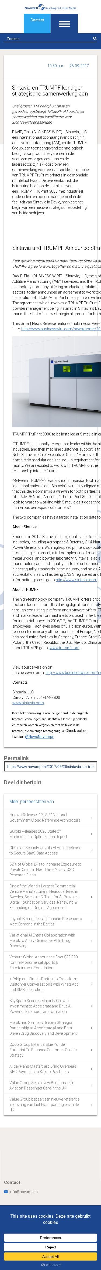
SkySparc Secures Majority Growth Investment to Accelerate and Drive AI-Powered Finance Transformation (40, 1006)
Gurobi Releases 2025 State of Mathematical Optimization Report (38, 834)
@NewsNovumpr (39, 736)
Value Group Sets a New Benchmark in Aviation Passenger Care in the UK (41, 1085)
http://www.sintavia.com (76, 580)
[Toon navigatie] (64, 23)
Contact (37, 20)
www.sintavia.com (28, 703)
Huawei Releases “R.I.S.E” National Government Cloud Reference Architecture (44, 817)
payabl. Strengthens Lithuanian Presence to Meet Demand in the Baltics (45, 921)
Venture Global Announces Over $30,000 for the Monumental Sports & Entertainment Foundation (43, 962)
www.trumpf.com (64, 648)
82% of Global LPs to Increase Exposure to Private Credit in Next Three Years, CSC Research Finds (45, 869)
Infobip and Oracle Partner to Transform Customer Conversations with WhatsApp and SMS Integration (44, 984)
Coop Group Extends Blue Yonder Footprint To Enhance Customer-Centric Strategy (43, 1049)
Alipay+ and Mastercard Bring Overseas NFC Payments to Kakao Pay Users (42, 1069)
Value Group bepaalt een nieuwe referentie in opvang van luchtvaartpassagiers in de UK (44, 1104)
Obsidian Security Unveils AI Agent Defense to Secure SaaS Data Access (45, 850)
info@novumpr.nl (24, 1192)
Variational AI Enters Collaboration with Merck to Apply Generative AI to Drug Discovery (42, 940)
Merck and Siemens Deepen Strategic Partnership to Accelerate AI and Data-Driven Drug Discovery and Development (43, 1028)
